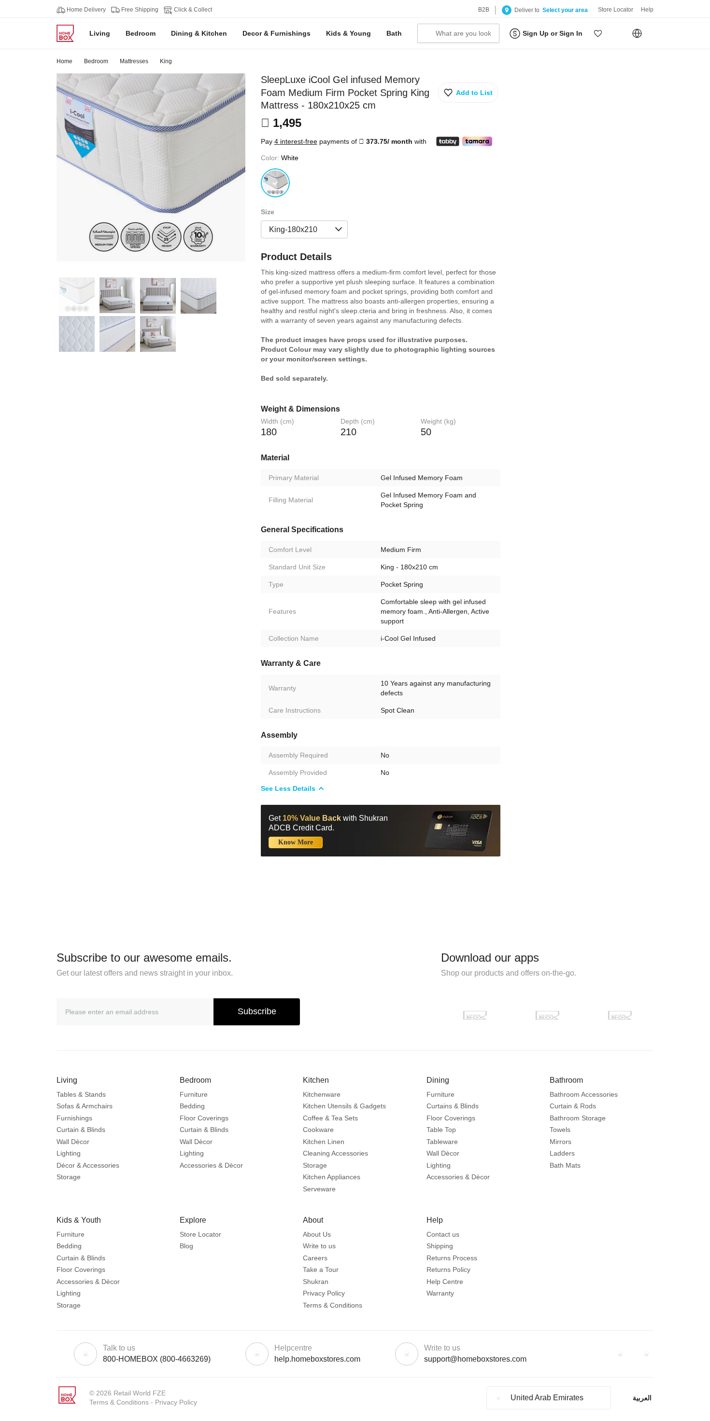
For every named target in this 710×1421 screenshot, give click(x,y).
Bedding (192, 1106)
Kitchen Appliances (331, 1177)
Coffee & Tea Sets (330, 1118)
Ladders (562, 1153)
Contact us (442, 1234)
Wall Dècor (73, 1141)
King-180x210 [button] (293, 229)
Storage (69, 1177)
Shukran (315, 1281)
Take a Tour (321, 1269)
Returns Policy (448, 1269)
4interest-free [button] (295, 141)
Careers (315, 1258)
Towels (560, 1129)
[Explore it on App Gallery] (619, 1015)
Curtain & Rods (573, 1106)
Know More (295, 842)
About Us (317, 1234)
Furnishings (74, 1118)
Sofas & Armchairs (85, 1106)
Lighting (69, 1153)
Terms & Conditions (332, 1305)
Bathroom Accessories (584, 1094)
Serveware (319, 1189)
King (166, 61)
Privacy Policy (324, 1293)
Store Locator (200, 1234)
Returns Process (451, 1258)
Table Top (441, 1129)
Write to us (319, 1246)
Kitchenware (322, 1094)
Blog (186, 1246)
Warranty (440, 1293)
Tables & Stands (81, 1094)
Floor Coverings (204, 1118)
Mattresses (134, 61)
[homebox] (69, 33)
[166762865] (275, 182)
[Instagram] (646, 1354)
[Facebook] (620, 1354)
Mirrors (560, 1141)
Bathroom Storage (578, 1118)
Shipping (439, 1246)
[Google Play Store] (547, 1015)
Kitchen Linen (323, 1141)
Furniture (194, 1094)
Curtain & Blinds (81, 1129)
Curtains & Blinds (452, 1106)
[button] (598, 33)
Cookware (318, 1129)
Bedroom (96, 61)
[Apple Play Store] (475, 1015)
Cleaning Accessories (335, 1153)
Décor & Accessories (88, 1165)
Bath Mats (565, 1165)
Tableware (442, 1141)
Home (64, 61)
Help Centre (444, 1281)
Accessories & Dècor (211, 1165)
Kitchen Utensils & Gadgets (344, 1106)
